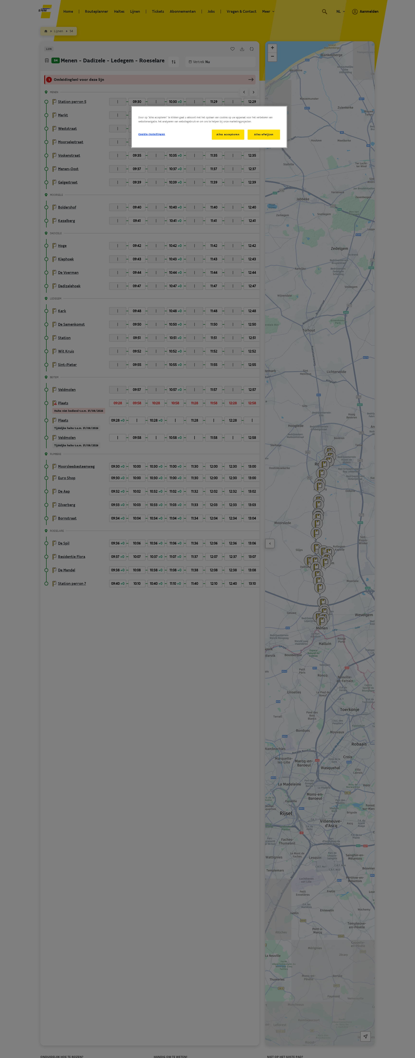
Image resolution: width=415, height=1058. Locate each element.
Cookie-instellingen (151, 134)
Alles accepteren (227, 134)
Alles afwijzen (264, 134)
